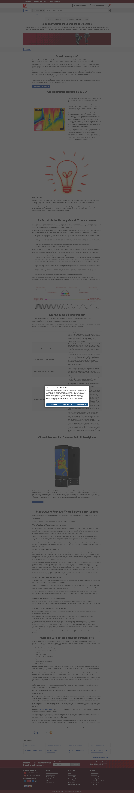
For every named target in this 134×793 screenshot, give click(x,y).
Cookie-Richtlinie (66, 399)
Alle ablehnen (53, 404)
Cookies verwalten (67, 404)
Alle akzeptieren (81, 404)
